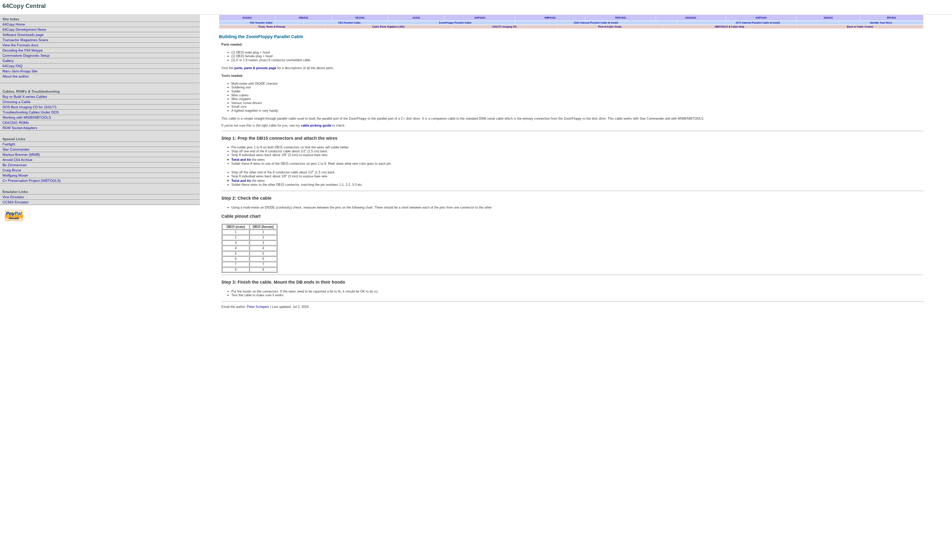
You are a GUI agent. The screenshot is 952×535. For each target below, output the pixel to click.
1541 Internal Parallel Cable (590, 22)
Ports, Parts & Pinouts (272, 26)
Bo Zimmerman (14, 165)
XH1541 (828, 17)
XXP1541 (761, 17)
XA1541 (247, 17)
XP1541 (891, 17)
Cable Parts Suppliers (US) (388, 26)
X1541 (416, 17)
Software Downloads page (23, 35)
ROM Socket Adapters (19, 128)
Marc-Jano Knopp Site (19, 71)
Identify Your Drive (881, 22)
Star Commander (16, 149)
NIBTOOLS (721, 26)
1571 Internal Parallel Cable (752, 22)
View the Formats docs (20, 45)
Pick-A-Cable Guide (610, 26)
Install (614, 22)
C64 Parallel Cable (349, 22)
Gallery (8, 61)
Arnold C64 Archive (17, 160)
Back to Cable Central (860, 26)
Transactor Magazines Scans (25, 40)
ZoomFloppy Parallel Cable (455, 22)
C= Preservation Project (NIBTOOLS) (31, 181)
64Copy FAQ (12, 66)
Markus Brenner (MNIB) (21, 155)
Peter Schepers (258, 307)
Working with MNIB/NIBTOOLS (26, 117)
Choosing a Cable (16, 102)
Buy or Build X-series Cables (24, 97)
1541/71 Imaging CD (504, 26)
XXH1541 (690, 17)
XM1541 (303, 17)
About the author (15, 76)
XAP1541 (479, 17)
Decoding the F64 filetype (22, 50)
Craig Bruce (11, 170)
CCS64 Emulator (15, 202)
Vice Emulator (13, 197)
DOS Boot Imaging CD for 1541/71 (29, 107)
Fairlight (8, 144)
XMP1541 (550, 17)
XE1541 (360, 17)
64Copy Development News (24, 29)
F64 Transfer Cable (261, 22)
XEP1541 (620, 17)
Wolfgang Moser (15, 175)
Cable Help (737, 26)
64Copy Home (13, 24)
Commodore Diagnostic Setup (26, 55)
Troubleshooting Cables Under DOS (30, 112)
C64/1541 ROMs (15, 123)
